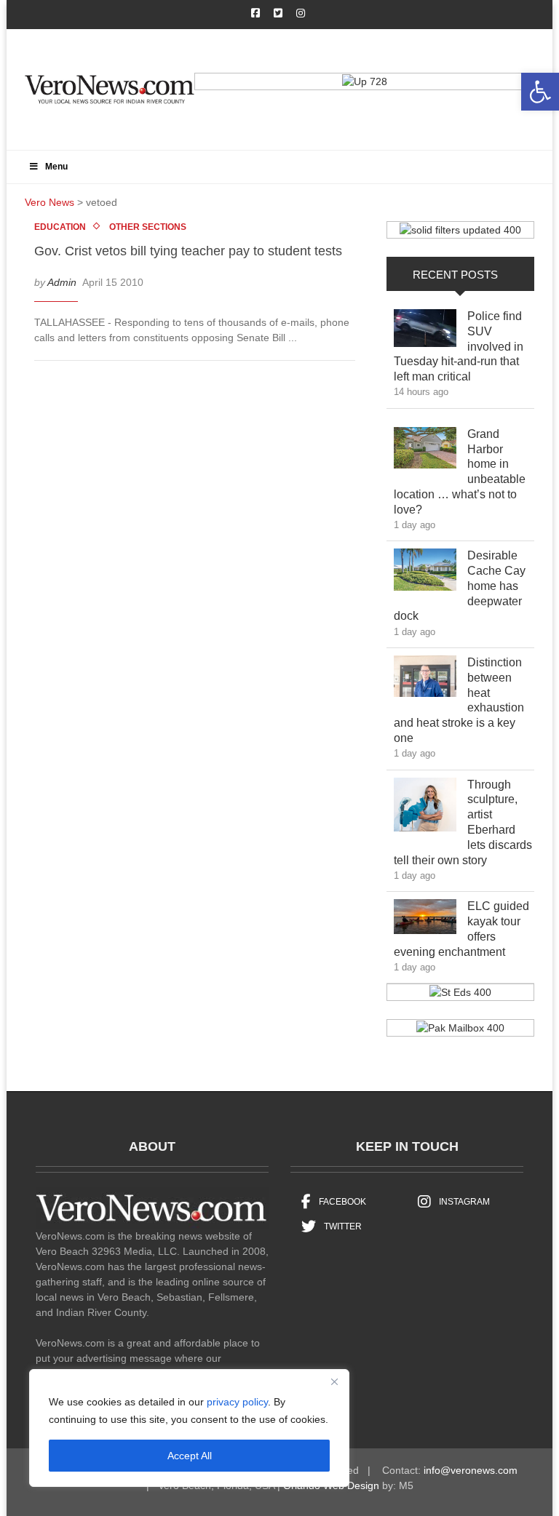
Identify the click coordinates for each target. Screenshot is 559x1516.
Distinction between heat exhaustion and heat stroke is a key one (459, 700)
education (60, 227)
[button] (540, 92)
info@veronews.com (471, 1470)
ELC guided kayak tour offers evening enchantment (461, 928)
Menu (56, 166)
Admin (61, 282)
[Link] (425, 331)
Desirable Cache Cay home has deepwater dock (460, 585)
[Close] (334, 1381)
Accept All (189, 1455)
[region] (189, 1428)
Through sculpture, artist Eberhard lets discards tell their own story (463, 822)
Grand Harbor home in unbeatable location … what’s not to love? (460, 472)
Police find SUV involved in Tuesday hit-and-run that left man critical (458, 346)
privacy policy (237, 1402)
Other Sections (147, 227)
